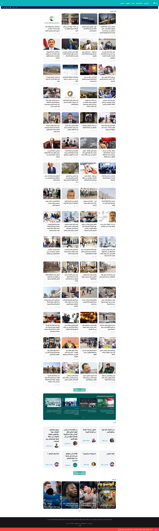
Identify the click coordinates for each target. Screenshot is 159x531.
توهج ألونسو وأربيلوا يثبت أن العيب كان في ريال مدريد (108, 506)
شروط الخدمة (72, 523)
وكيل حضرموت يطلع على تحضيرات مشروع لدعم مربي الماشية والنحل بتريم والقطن (53, 251)
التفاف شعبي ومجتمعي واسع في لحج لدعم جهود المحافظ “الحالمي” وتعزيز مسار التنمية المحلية (70, 54)
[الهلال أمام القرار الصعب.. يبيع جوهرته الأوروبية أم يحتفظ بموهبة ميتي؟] (70, 495)
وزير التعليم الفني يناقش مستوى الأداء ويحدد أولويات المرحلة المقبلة (107, 352)
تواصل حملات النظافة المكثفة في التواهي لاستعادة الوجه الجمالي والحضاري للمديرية (53, 277)
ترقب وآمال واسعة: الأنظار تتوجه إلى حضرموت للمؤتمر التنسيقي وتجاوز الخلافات (70, 102)
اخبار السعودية (139, 3)
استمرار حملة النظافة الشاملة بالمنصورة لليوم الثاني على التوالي (108, 203)
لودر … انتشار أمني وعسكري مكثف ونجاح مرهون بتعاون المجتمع (89, 203)
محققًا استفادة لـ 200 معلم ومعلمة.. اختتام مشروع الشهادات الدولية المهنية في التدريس (53, 411)
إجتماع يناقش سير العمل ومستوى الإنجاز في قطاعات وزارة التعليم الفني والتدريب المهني (70, 377)
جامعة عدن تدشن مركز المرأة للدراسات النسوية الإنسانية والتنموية (108, 178)
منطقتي (122, 3)
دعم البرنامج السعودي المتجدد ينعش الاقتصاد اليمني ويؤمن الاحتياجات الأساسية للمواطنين (107, 411)
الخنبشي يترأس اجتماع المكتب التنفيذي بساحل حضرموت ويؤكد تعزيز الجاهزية (89, 277)
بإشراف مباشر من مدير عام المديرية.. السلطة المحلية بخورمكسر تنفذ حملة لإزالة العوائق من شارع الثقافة (109, 154)
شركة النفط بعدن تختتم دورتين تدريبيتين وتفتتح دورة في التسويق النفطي (53, 203)
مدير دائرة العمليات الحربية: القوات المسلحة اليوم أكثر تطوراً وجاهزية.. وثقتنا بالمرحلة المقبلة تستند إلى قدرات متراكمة (52, 378)
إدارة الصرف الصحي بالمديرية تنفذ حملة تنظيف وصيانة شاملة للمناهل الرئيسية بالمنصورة (52, 302)
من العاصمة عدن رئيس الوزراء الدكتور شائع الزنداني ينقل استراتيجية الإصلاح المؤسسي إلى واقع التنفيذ (70, 434)
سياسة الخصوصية (83, 523)
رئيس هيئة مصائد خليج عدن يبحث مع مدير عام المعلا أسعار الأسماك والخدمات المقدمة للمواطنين (108, 55)
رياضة (133, 3)
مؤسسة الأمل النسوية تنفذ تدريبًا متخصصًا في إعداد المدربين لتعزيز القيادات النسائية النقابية (88, 251)
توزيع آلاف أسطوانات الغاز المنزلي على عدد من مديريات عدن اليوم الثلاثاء (70, 79)
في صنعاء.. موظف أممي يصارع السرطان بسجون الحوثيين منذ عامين (70, 28)
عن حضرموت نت (90, 523)
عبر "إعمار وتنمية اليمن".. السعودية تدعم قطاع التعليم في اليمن (88, 410)
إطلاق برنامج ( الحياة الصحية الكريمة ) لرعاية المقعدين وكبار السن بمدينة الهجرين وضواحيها (71, 153)
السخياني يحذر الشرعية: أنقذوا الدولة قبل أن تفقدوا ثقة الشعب (70, 202)
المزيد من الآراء (79, 473)
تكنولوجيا (128, 3)
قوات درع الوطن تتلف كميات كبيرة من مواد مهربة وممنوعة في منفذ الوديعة (108, 302)
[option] (106, 406)
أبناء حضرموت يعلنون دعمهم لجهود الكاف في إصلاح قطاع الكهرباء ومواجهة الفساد (89, 377)
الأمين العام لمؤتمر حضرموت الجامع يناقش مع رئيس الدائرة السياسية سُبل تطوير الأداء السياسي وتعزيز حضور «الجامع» (71, 227)
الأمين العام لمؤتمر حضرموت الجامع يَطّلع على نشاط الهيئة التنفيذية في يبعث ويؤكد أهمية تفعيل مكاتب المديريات (108, 252)
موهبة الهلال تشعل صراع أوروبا (52, 507)
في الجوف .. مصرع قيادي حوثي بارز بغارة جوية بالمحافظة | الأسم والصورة (89, 54)
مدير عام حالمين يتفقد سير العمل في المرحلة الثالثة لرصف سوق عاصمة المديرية (107, 327)
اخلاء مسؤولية (77, 523)
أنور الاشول (86, 464)
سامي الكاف (104, 440)
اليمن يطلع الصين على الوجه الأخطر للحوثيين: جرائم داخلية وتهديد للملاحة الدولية (108, 377)
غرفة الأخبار (67, 465)
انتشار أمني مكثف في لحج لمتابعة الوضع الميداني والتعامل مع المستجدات (89, 79)
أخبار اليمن (146, 3)
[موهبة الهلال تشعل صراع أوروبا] (52, 495)
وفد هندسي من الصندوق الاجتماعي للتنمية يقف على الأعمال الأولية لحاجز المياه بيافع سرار (71, 179)
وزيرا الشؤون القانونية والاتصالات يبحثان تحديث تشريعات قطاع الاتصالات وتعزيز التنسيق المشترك (70, 303)
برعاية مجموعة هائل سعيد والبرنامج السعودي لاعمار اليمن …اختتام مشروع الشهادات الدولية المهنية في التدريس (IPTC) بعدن (71, 412)
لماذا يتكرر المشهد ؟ (53, 453)
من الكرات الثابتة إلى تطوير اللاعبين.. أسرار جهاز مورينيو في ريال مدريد (88, 505)
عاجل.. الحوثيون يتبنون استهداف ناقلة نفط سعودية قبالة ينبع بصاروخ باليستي (89, 28)
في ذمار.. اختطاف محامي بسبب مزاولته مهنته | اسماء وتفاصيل (107, 225)
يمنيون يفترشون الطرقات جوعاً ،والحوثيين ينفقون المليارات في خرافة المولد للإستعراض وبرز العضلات (52, 435)
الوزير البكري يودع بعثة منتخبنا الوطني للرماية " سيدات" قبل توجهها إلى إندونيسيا (108, 127)
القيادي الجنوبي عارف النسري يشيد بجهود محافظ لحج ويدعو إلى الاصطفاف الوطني (71, 127)
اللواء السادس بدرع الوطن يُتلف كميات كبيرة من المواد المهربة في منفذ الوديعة (89, 327)
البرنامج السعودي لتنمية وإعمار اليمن (105, 396)
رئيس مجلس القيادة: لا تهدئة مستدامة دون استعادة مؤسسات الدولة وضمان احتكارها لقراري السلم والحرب (52, 128)
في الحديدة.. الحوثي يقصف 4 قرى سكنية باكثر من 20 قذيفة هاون (53, 79)
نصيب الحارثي (49, 446)
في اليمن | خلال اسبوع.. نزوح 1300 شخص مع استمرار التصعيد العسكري (107, 79)
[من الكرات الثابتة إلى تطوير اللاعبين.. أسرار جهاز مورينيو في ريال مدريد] (89, 495)
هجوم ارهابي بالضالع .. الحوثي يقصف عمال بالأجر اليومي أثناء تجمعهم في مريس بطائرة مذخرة (89, 153)
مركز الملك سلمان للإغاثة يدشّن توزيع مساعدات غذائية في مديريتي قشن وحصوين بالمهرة (52, 28)
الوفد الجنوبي (110, 453)
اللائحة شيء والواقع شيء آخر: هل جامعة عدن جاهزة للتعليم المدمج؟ (71, 457)
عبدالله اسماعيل (86, 440)
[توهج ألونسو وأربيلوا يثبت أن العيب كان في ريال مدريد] (107, 495)
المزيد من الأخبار (79, 390)
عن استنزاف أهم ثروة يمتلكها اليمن (108, 430)
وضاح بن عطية (104, 464)
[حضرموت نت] (155, 3)
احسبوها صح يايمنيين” (89, 453)
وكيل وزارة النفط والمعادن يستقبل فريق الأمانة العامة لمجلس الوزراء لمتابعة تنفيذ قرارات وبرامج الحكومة (53, 227)
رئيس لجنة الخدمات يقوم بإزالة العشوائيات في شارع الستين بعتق (107, 276)
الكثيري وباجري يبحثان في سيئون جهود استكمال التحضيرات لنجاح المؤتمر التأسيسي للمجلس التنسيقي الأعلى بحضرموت (89, 227)
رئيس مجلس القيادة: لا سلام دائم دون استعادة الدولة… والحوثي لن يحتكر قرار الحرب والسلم (71, 278)
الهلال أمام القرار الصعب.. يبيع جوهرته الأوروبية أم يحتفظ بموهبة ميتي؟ (70, 505)
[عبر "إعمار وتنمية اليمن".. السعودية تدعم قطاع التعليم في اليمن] (88, 402)
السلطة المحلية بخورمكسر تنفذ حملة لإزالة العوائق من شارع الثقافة (89, 352)
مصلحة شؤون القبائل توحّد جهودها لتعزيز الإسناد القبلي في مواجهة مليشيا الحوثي (52, 352)
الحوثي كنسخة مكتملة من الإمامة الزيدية (89, 430)
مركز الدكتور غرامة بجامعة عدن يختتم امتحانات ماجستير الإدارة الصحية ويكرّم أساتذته (71, 251)
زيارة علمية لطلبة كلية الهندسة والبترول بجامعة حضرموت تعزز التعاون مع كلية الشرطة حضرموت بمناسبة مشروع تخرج (52, 328)
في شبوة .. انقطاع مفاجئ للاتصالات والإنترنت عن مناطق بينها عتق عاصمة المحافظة (89, 178)
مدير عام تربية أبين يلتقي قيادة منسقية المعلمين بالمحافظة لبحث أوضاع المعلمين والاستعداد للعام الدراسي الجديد (52, 103)
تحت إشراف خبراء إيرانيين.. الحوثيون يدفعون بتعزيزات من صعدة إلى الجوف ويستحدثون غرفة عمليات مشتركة (89, 103)
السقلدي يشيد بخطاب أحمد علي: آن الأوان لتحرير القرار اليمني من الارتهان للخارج (52, 178)
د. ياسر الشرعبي (67, 443)
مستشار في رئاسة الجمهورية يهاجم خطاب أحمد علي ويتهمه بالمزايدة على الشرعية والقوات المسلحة (53, 55)
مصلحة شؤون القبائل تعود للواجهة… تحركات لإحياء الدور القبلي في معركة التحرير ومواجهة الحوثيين (70, 353)
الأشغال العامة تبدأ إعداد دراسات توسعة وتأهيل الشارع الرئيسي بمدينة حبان (89, 302)
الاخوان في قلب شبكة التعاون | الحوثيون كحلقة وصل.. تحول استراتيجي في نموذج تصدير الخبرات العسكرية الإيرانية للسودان (107, 29)
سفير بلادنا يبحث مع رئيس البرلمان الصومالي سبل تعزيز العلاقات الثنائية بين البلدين (108, 102)
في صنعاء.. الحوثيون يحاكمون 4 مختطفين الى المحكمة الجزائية (89, 126)
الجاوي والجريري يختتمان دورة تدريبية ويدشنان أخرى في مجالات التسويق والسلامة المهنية (70, 327)
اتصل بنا (67, 523)
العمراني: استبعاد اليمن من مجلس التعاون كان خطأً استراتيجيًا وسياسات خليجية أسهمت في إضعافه (52, 154)
